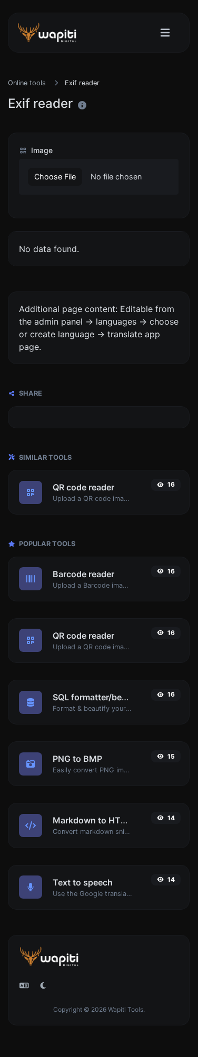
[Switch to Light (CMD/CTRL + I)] (43, 985)
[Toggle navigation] (165, 33)
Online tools (27, 83)
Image (41, 150)
